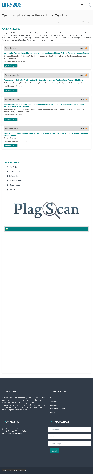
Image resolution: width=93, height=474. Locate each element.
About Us (53, 401)
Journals (53, 405)
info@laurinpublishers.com (15, 433)
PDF (15, 66)
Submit (54, 451)
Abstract (8, 66)
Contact (53, 412)
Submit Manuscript (57, 408)
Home (52, 398)
